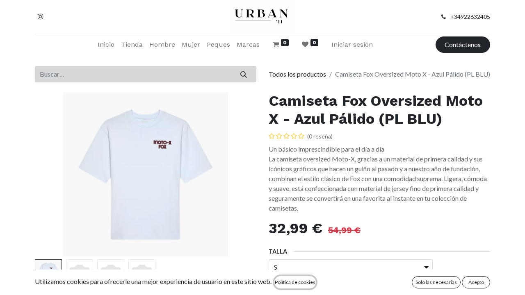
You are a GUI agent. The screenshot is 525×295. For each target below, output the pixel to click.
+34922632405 (470, 16)
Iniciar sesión (352, 44)
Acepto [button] (476, 282)
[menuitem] (106, 44)
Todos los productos (297, 74)
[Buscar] (243, 74)
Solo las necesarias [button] (436, 282)
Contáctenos (463, 44)
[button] (51, 174)
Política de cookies (295, 282)
